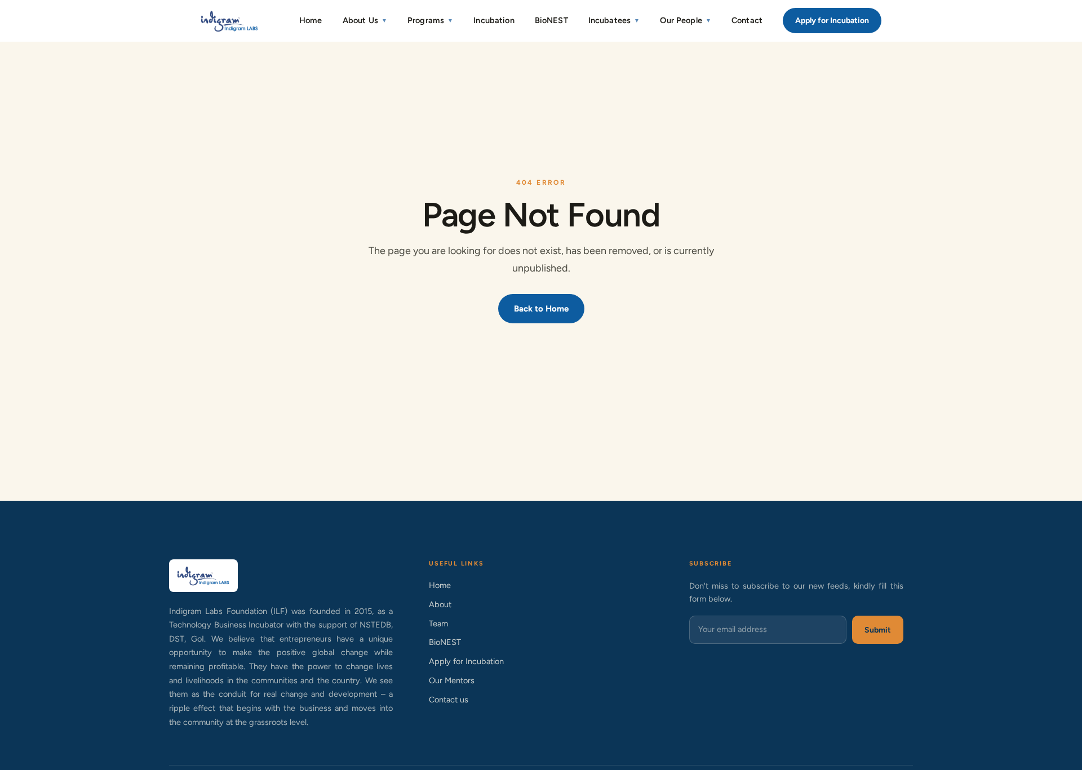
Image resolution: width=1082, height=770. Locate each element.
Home (310, 20)
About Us (365, 20)
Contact (746, 20)
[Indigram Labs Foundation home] (230, 20)
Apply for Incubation (832, 20)
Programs (430, 20)
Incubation (493, 20)
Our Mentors (452, 680)
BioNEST (551, 20)
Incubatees (614, 20)
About (440, 604)
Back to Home (541, 309)
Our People (685, 20)
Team (438, 623)
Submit (877, 630)
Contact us (448, 700)
